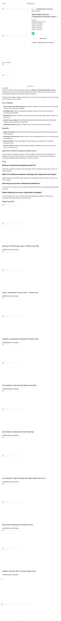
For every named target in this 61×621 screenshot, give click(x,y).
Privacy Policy (35, 592)
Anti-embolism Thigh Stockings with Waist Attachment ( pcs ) (24, 478)
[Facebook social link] (28, 1)
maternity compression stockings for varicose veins (20, 339)
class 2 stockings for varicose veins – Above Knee (20, 292)
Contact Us (34, 597)
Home (33, 9)
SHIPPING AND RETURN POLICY (41, 612)
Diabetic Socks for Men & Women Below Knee (19, 571)
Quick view (4, 243)
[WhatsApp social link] (33, 1)
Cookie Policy (35, 594)
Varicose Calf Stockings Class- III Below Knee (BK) (20, 246)
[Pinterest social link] (36, 46)
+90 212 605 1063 (10, 591)
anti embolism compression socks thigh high (18, 432)
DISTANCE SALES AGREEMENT (41, 606)
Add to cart (43, 38)
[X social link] (29, 1)
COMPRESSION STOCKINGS (44, 9)
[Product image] (11, 232)
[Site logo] (30, 3)
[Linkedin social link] (38, 46)
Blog (33, 600)
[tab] (30, 86)
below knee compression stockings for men (17, 525)
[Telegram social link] (41, 46)
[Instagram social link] (31, 1)
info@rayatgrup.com (10, 593)
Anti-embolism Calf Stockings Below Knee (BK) (19, 385)
